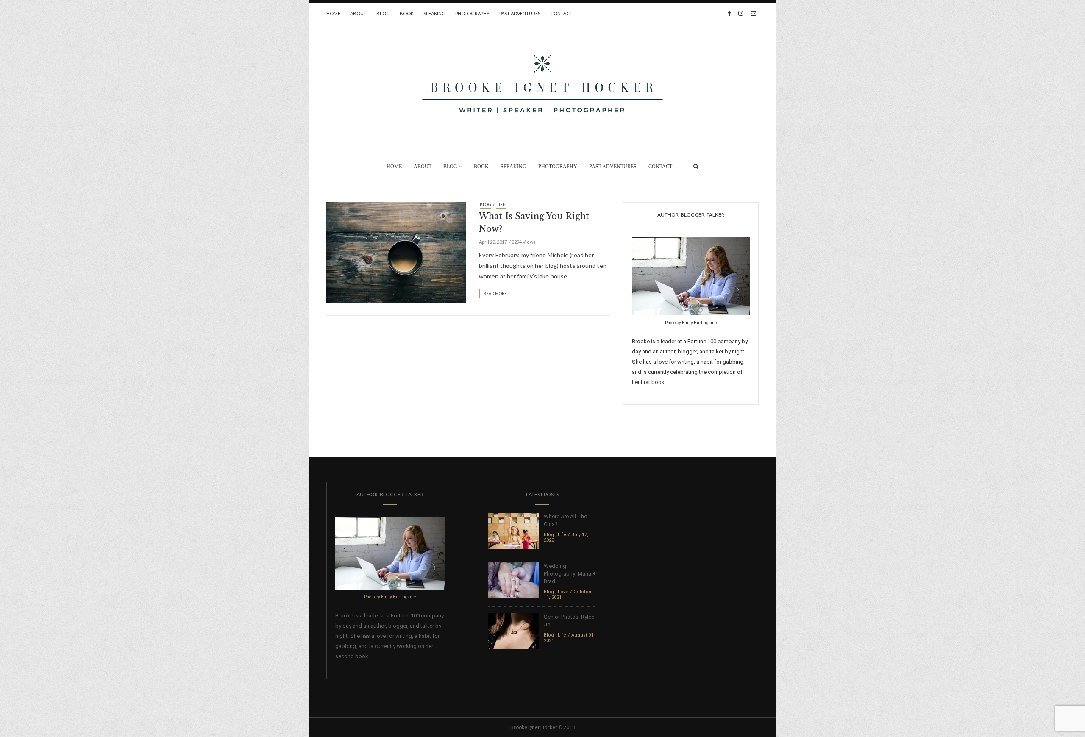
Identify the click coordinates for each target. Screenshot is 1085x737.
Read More (495, 293)
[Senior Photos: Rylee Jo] (513, 631)
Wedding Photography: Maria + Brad (570, 573)
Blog (383, 13)
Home (333, 13)
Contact (561, 13)
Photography (472, 13)
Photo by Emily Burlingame (691, 322)
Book (407, 13)
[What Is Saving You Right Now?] (396, 251)
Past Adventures (519, 13)
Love (563, 592)
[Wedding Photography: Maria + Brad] (513, 580)
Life (501, 204)
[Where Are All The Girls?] (513, 530)
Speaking (434, 13)
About (358, 13)
